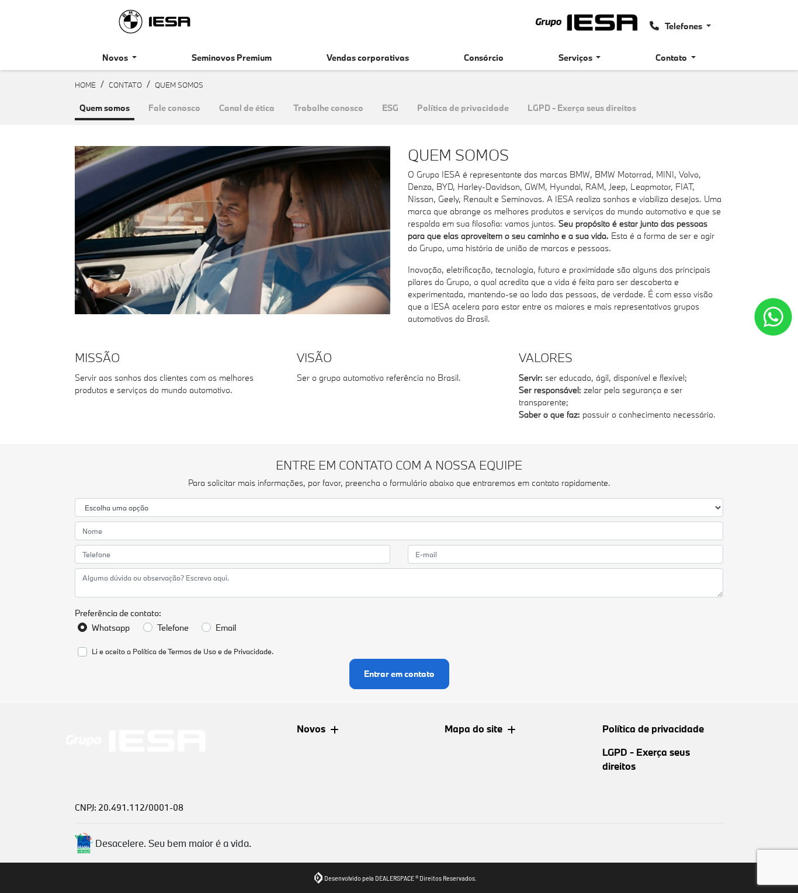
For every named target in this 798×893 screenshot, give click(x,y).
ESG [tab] (390, 107)
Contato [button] (672, 57)
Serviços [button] (576, 57)
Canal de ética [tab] (247, 107)
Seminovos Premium (232, 57)
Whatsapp (111, 627)
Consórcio (484, 57)
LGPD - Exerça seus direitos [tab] (582, 107)
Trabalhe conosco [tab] (328, 107)
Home (85, 84)
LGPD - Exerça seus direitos (646, 759)
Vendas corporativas (368, 57)
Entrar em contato (399, 673)
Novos (311, 728)
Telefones (684, 26)
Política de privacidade (653, 728)
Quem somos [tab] (104, 107)
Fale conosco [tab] (174, 107)
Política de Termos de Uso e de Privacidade (202, 651)
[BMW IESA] (154, 21)
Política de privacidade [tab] (463, 107)
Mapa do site (473, 728)
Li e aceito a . (182, 651)
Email (226, 627)
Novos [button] (116, 57)
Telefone (173, 627)
